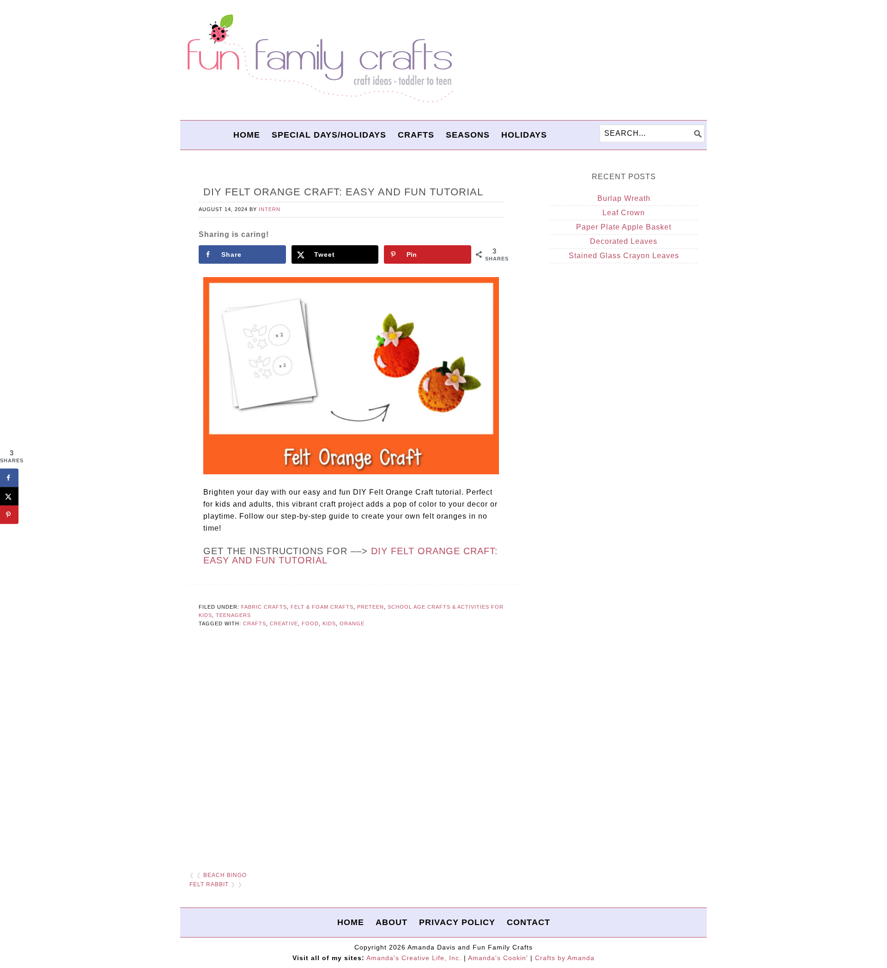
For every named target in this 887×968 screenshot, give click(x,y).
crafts (254, 623)
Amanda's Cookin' (498, 958)
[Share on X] (9, 496)
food (310, 623)
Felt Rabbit (209, 884)
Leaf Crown (623, 213)
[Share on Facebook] (9, 477)
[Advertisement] (351, 750)
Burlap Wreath (623, 198)
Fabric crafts (264, 607)
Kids (329, 623)
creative (284, 623)
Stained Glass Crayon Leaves (624, 256)
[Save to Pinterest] (9, 514)
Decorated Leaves (623, 241)
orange (352, 623)
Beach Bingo (225, 875)
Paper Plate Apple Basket (623, 227)
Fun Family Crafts (318, 59)
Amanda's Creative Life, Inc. (414, 958)
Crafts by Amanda (565, 958)
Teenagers (233, 615)
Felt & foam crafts (322, 607)
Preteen (370, 607)
